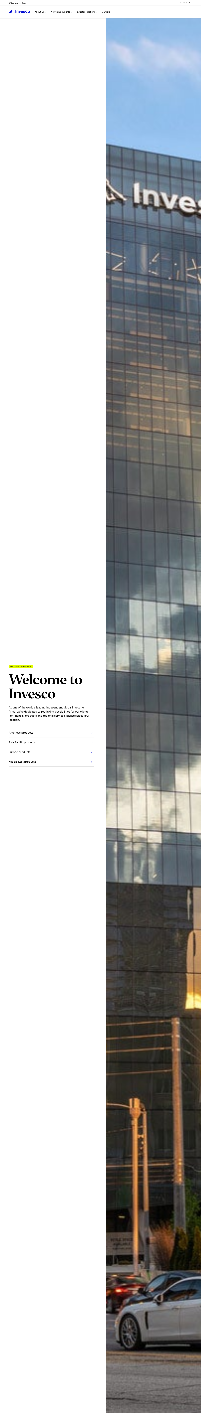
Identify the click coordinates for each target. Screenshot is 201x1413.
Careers (106, 11)
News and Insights (60, 11)
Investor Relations (86, 11)
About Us (39, 11)
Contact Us (185, 3)
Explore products (19, 3)
